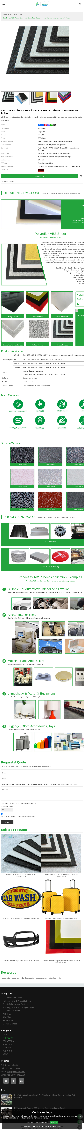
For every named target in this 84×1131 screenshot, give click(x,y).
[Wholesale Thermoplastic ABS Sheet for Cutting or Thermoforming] (21, 853)
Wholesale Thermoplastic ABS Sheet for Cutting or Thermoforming (21, 875)
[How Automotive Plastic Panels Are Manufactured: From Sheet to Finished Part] (6, 1099)
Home (5, 15)
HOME (5, 1034)
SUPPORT (7, 1048)
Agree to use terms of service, (18, 816)
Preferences (47, 1126)
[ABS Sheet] (41, 170)
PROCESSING (9, 1041)
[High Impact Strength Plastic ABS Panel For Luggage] (61, 897)
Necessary (28, 1126)
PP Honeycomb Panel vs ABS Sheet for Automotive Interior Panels (40, 1108)
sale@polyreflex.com (16, 1071)
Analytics (38, 1126)
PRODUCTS (8, 1038)
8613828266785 (18, 1075)
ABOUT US (7, 1051)
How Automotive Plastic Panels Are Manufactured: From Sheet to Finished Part (44, 1095)
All (10, 15)
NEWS (5, 1054)
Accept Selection (41, 1122)
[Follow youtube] (6, 1081)
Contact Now (39, 176)
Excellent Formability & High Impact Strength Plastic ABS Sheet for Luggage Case (61, 961)
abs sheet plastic (27, 978)
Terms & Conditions (29, 816)
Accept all (54, 1122)
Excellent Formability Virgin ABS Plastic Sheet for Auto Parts (21, 961)
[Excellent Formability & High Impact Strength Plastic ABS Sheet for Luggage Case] (61, 939)
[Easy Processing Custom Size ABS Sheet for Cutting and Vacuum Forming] (61, 853)
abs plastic (6, 978)
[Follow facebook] (13, 1081)
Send (7, 822)
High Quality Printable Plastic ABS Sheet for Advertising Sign (21, 918)
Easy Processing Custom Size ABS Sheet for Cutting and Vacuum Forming (61, 875)
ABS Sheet (18, 15)
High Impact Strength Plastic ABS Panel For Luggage (61, 918)
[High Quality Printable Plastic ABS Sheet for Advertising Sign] (21, 897)
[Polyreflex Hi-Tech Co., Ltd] (42, 4)
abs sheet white (55, 978)
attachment (8, 810)
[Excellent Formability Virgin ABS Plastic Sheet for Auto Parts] (21, 939)
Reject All (30, 1122)
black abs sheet (41, 978)
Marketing (57, 1126)
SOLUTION (7, 1044)
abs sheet (15, 978)
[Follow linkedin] (21, 1081)
